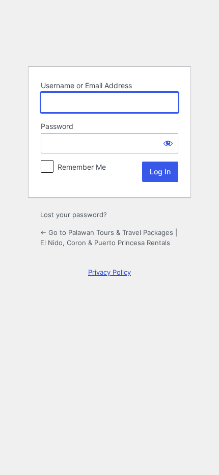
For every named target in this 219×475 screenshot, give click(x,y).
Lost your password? (73, 214)
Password (57, 126)
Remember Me (82, 167)
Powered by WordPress (109, 32)
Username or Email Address (86, 85)
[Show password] (168, 143)
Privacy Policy (109, 272)
